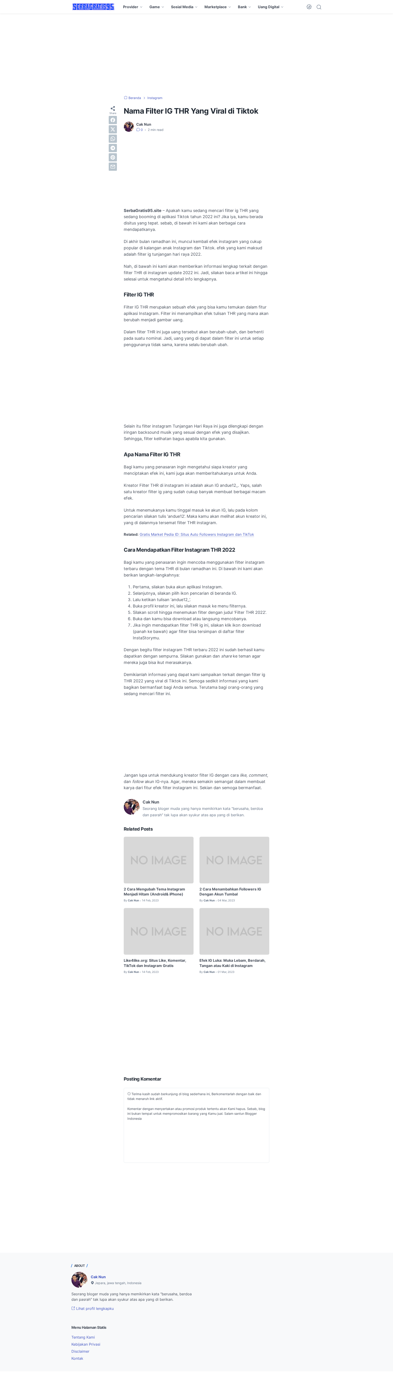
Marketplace (215, 7)
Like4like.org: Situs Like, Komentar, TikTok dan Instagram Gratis (155, 963)
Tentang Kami (83, 1337)
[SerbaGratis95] (93, 7)
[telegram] (113, 148)
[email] (113, 167)
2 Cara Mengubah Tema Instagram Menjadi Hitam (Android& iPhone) (154, 891)
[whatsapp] (113, 139)
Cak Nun (98, 1277)
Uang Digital (268, 7)
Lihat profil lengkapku (94, 1308)
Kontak (77, 1358)
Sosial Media (182, 7)
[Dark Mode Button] (309, 7)
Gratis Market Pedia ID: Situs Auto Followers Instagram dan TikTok (197, 534)
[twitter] (113, 129)
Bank (242, 7)
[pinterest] (113, 157)
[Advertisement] (196, 55)
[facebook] (113, 120)
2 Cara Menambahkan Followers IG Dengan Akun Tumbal (230, 891)
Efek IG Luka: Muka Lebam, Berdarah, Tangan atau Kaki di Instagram (232, 963)
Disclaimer (80, 1351)
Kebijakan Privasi (85, 1344)
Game (154, 7)
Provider (130, 7)
